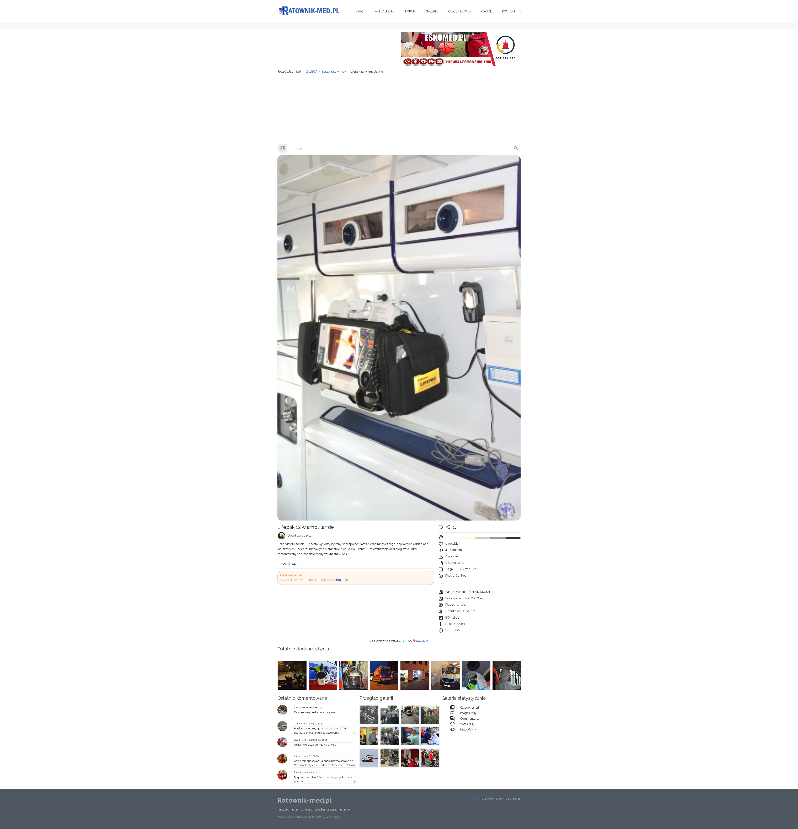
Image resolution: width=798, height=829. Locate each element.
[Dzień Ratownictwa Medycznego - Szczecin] (409, 757)
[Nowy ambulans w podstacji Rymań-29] (282, 726)
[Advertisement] (399, 106)
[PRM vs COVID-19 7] (475, 675)
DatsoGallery (416, 640)
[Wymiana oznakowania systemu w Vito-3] (409, 736)
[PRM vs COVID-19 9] (414, 675)
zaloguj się (340, 579)
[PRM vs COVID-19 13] (291, 675)
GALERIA (332, 809)
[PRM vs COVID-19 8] (445, 675)
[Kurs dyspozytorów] (369, 736)
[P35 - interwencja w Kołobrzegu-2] (429, 714)
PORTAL (297, 809)
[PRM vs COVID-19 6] (506, 675)
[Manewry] (369, 757)
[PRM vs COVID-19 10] (383, 675)
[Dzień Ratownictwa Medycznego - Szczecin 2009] (282, 775)
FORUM (345, 809)
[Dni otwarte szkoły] (282, 742)
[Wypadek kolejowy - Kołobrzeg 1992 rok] (369, 714)
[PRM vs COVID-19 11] (353, 675)
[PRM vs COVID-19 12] (322, 675)
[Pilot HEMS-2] (282, 759)
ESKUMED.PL (471, 799)
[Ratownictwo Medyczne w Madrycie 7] (409, 714)
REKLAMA (283, 809)
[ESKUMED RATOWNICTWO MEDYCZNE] (459, 49)
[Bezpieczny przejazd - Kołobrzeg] (429, 757)
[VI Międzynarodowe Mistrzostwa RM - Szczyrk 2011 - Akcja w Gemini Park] (389, 757)
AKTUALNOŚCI (315, 809)
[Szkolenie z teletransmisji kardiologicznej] (282, 710)
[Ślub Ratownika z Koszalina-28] (429, 736)
